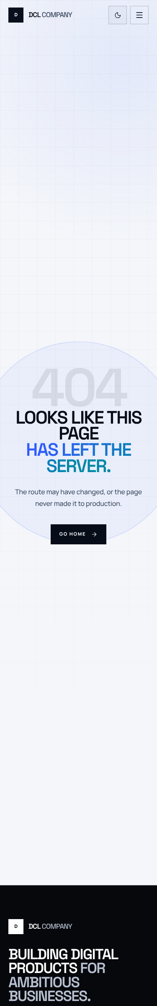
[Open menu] (139, 15)
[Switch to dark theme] (117, 15)
